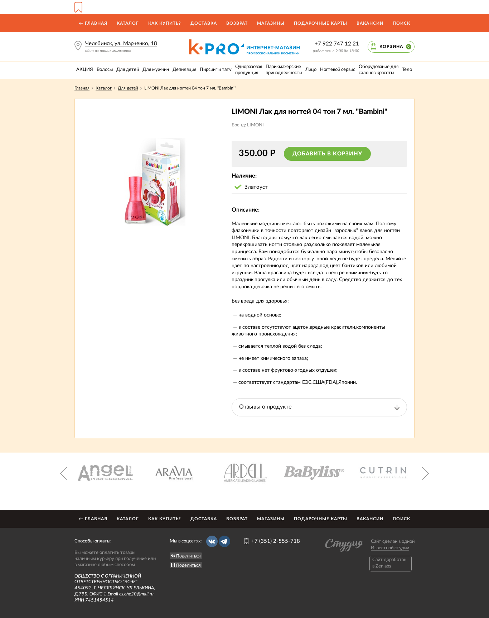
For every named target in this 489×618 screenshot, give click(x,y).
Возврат (237, 23)
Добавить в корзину (327, 153)
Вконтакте (212, 541)
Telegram (224, 541)
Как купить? (164, 23)
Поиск (401, 23)
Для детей (128, 88)
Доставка (203, 23)
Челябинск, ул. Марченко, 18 (121, 43)
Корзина (394, 46)
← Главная (93, 23)
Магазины (271, 23)
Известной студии (390, 548)
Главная (81, 88)
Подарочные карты (320, 23)
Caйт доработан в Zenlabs (389, 563)
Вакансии (370, 23)
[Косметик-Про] (244, 42)
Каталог (128, 23)
